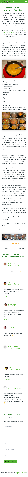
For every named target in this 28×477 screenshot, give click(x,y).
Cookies (11, 474)
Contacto (17, 472)
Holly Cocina (11, 327)
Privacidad (16, 474)
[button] (14, 2)
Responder (6, 275)
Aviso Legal (23, 472)
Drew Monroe (11, 387)
